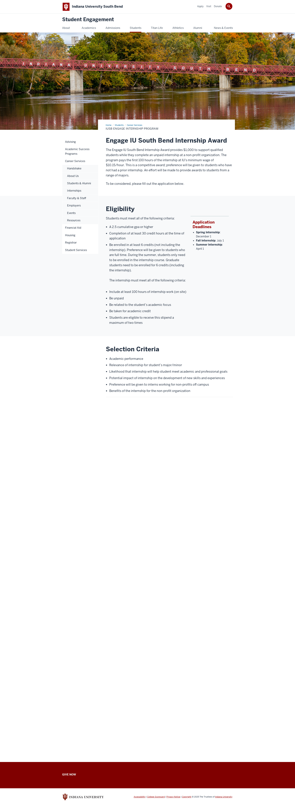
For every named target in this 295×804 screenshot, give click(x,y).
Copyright (186, 796)
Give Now (69, 774)
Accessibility (139, 796)
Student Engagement (88, 19)
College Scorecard (156, 796)
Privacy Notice (173, 796)
